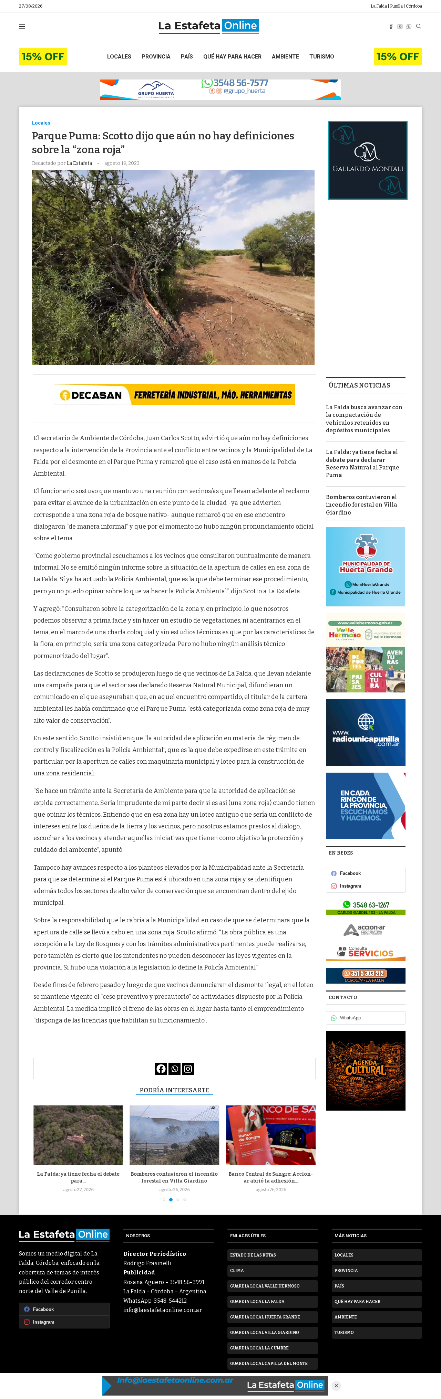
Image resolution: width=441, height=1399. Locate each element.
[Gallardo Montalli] (368, 160)
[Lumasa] (366, 953)
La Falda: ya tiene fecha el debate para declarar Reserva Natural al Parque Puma (362, 463)
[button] (43, 1153)
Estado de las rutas (253, 1255)
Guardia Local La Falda (257, 1301)
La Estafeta (80, 163)
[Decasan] (174, 394)
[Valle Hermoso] (366, 652)
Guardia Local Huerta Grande (265, 1317)
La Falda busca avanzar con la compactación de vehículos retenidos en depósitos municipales (364, 419)
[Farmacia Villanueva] (366, 907)
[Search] (418, 27)
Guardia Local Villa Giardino (264, 1332)
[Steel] (366, 1071)
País (187, 56)
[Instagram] (400, 26)
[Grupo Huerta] (220, 90)
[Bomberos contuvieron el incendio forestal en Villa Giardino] (78, 1135)
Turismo (321, 56)
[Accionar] (366, 930)
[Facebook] (391, 26)
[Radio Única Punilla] (366, 732)
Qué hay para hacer (232, 56)
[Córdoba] (366, 806)
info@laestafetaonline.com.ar (162, 1310)
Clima (237, 1270)
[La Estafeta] (215, 1386)
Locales (119, 56)
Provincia (156, 56)
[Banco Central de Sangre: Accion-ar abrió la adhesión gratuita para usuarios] (174, 1135)
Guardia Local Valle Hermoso (265, 1286)
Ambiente (285, 56)
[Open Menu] (22, 26)
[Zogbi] (366, 976)
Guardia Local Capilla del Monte (269, 1363)
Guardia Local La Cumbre (259, 1348)
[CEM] (43, 51)
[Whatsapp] (409, 26)
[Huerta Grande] (366, 566)
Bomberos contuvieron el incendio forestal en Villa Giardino (361, 505)
